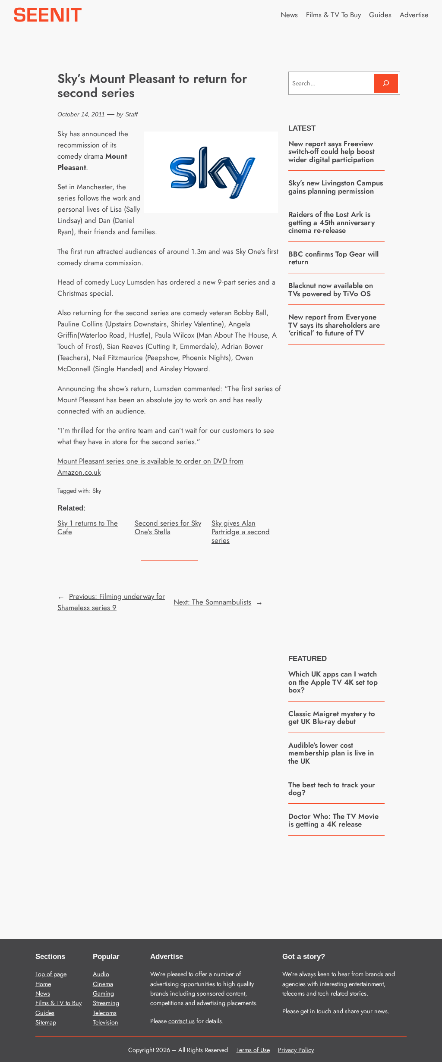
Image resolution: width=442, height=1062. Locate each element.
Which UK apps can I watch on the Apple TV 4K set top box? (333, 682)
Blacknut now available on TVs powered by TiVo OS (330, 290)
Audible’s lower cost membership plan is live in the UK (331, 753)
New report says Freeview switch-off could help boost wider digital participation (331, 151)
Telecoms (105, 1013)
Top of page (50, 974)
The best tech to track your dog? (331, 789)
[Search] (386, 83)
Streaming (106, 1003)
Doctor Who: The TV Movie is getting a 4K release (333, 820)
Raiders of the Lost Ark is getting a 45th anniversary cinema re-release (331, 222)
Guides (44, 1013)
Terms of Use (253, 1050)
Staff (131, 114)
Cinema (103, 984)
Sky (96, 490)
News (42, 993)
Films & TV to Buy (58, 1003)
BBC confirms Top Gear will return (333, 258)
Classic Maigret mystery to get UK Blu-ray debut (331, 718)
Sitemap (45, 1022)
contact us (181, 1021)
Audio (101, 974)
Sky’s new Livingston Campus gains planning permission (335, 187)
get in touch (316, 1011)
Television (105, 1022)
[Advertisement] (353, 492)
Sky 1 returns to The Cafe (87, 527)
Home (43, 984)
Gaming (103, 993)
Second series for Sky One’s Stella (168, 527)
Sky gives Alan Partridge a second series (241, 532)
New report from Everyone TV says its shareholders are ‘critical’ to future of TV (334, 325)
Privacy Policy (296, 1050)
